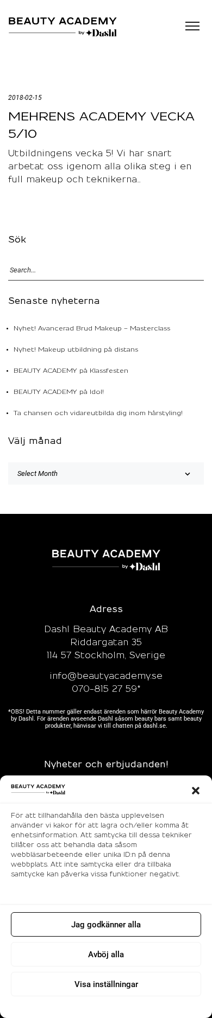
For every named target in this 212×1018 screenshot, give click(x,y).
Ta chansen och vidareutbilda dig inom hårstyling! (98, 413)
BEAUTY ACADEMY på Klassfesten (71, 371)
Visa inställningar (106, 984)
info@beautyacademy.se (106, 676)
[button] (195, 790)
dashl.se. (155, 725)
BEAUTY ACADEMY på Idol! (59, 392)
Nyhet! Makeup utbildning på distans (76, 350)
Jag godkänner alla (106, 925)
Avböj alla (106, 954)
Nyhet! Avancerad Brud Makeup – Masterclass (92, 329)
